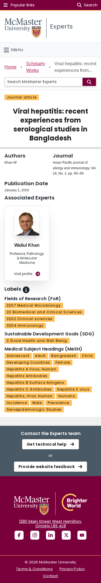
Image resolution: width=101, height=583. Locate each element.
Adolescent (18, 355)
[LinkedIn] (50, 535)
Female (63, 362)
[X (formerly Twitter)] (66, 535)
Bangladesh (63, 355)
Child (87, 355)
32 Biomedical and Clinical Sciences (44, 312)
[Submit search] (89, 82)
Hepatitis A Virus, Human (31, 369)
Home (10, 67)
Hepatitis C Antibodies (29, 389)
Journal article (21, 97)
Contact (50, 576)
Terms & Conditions (34, 569)
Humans (66, 396)
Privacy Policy (72, 569)
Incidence (17, 402)
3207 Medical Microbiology (34, 305)
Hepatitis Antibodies (27, 375)
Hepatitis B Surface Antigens (36, 382)
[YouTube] (81, 535)
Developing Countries (28, 362)
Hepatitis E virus (73, 389)
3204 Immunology (25, 325)
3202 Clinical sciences (29, 318)
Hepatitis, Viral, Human (30, 396)
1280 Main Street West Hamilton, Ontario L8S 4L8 (50, 523)
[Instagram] (34, 535)
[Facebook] (19, 535)
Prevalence (59, 402)
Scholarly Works (35, 67)
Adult (40, 355)
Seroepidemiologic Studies (34, 409)
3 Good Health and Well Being (37, 340)
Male (37, 402)
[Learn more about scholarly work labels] (26, 289)
